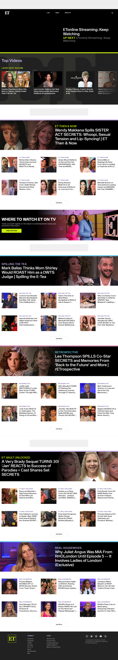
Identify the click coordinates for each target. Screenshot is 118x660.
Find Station (11, 231)
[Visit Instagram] (96, 637)
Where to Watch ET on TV (29, 219)
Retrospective (66, 352)
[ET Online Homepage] (7, 13)
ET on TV (30, 647)
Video (57, 13)
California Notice (52, 645)
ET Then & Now (66, 126)
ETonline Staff (31, 651)
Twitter (29, 643)
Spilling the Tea (14, 264)
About (29, 649)
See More (59, 203)
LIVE (48, 13)
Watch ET (68, 13)
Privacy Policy (51, 641)
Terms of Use (51, 639)
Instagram (30, 641)
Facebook (30, 639)
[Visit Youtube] (100, 636)
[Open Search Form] (112, 13)
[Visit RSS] (105, 637)
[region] (32, 35)
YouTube (30, 645)
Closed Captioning (52, 643)
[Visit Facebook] (87, 637)
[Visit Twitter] (91, 637)
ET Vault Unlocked (16, 457)
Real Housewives (68, 548)
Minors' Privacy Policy (53, 647)
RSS (28, 653)
